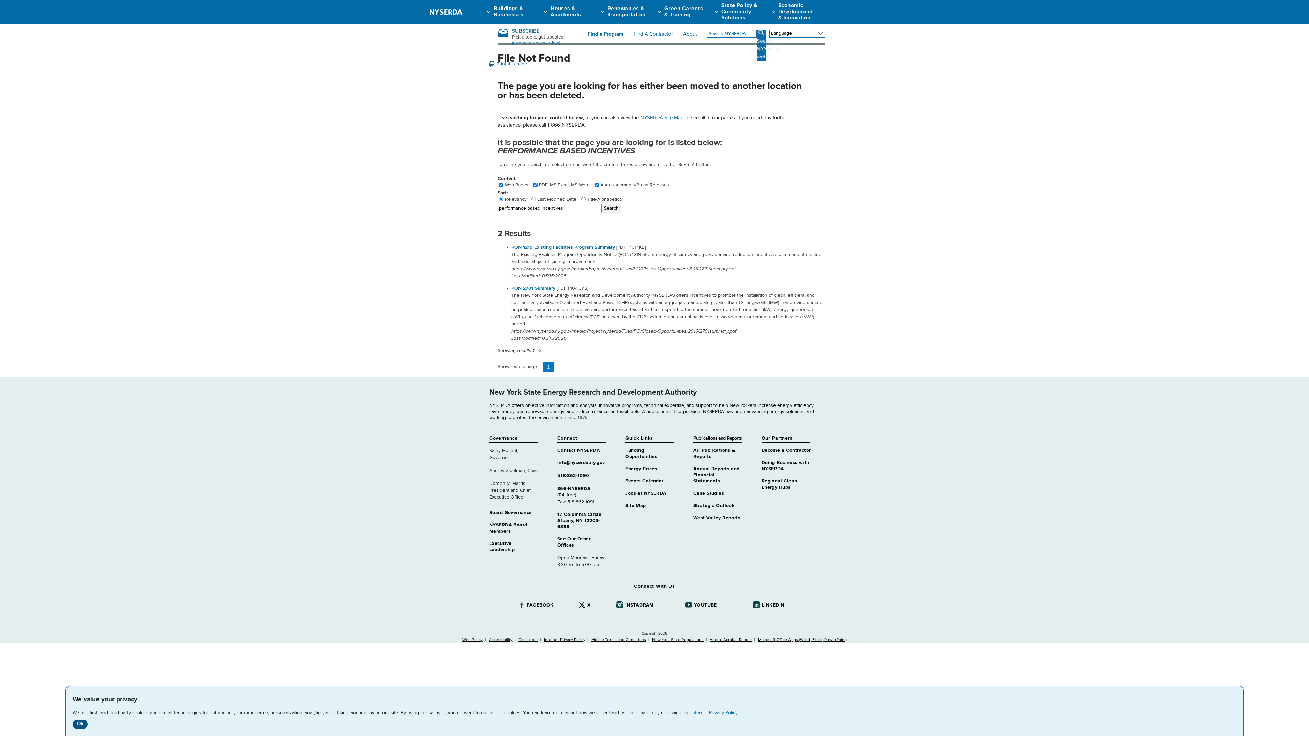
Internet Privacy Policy (714, 712)
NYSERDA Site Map (662, 117)
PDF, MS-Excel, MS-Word (564, 185)
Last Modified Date (556, 199)
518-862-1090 (573, 475)
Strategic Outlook (713, 505)
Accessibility (500, 640)
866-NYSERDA (574, 488)
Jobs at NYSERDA (645, 493)
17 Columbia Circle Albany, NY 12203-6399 (579, 520)
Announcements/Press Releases (634, 185)
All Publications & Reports (714, 453)
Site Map (635, 505)
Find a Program (605, 34)
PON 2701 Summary (534, 288)
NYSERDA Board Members (508, 528)
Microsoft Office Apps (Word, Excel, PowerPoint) (802, 640)
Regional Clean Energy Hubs (779, 484)
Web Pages (516, 185)
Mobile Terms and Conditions (618, 640)
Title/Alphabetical (605, 199)
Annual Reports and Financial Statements (716, 475)
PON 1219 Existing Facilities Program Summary (563, 247)
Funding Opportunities (641, 453)
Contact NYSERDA (578, 450)
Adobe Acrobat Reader (731, 640)
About (690, 34)
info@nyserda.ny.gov (581, 462)
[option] (668, 262)
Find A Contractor (653, 34)
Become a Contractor (786, 450)
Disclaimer (528, 640)
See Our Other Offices (574, 542)
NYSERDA (445, 11)
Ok (80, 723)
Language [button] (781, 33)
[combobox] (732, 34)
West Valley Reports (716, 518)
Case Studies (708, 493)
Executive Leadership (502, 546)
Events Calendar (644, 481)
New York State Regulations (678, 640)
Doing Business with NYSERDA (785, 465)
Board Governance (510, 512)
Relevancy (516, 199)
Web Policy (472, 640)
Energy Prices (641, 468)
